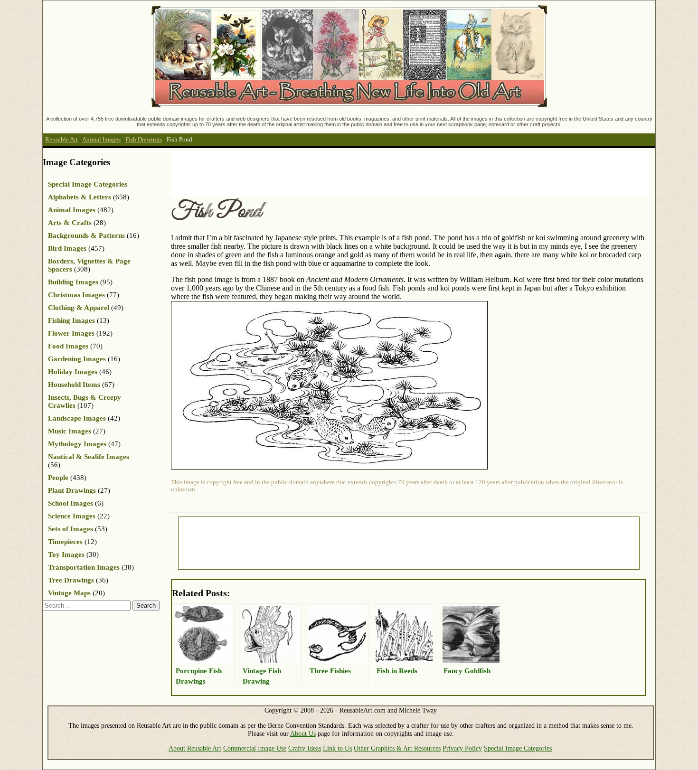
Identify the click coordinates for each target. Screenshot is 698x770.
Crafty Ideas (304, 748)
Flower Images (71, 333)
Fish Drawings (143, 139)
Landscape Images (77, 418)
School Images (70, 503)
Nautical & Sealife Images (88, 456)
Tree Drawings (71, 580)
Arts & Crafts (70, 222)
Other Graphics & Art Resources (397, 748)
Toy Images (66, 554)
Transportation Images (84, 567)
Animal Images (101, 139)
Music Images (69, 431)
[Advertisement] (344, 174)
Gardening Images (77, 359)
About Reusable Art (195, 748)
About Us (303, 733)
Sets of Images (70, 529)
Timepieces (65, 541)
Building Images (73, 282)
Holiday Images (72, 372)
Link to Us (337, 748)
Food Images (68, 346)
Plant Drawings (72, 490)
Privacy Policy (462, 748)
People (58, 477)
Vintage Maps (69, 593)
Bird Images (67, 248)
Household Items (74, 384)
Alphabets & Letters (79, 197)
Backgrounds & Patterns (86, 235)
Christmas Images (76, 295)
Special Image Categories (87, 184)
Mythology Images (77, 444)
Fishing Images (71, 320)
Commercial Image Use (254, 748)
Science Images (71, 516)
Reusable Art (61, 139)
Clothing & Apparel (78, 307)
